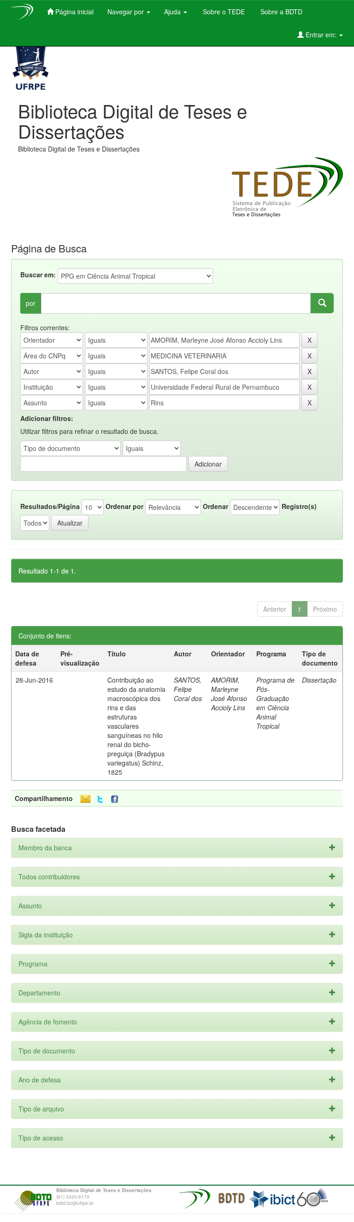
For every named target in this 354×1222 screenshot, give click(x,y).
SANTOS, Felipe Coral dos (188, 689)
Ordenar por (124, 506)
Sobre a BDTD (280, 11)
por (30, 303)
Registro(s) (299, 506)
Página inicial (73, 11)
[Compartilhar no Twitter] (100, 799)
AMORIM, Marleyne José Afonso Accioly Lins (229, 693)
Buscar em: (38, 274)
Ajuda (173, 11)
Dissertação (319, 679)
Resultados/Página (50, 506)
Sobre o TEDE (223, 11)
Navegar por (126, 11)
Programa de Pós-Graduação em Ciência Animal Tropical (275, 703)
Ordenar (215, 506)
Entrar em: (321, 34)
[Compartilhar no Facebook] (116, 799)
